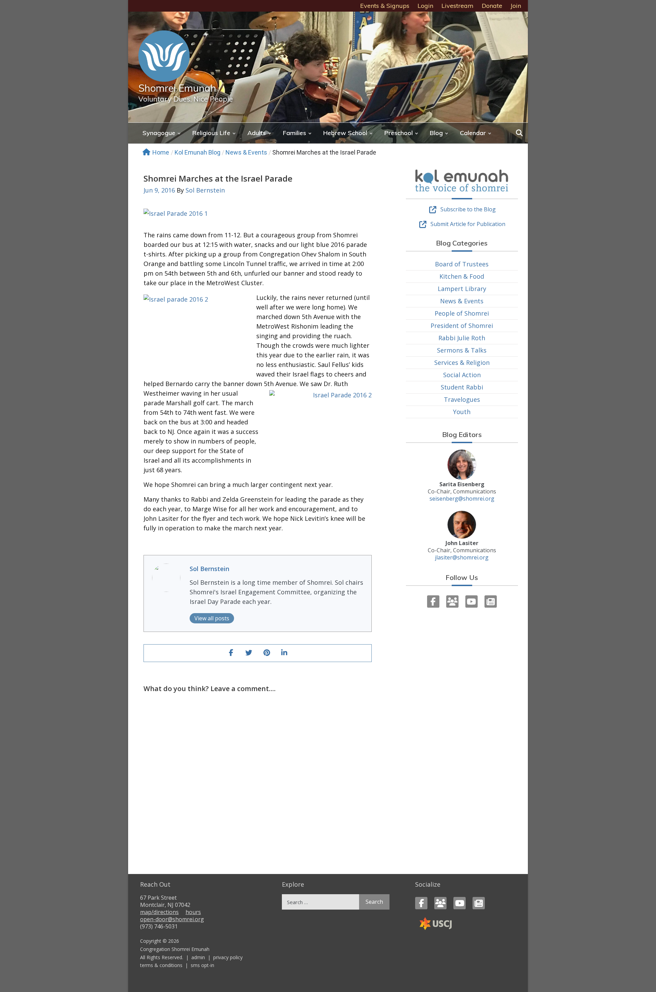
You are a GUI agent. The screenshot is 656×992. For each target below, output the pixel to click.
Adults (256, 133)
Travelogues (462, 399)
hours (193, 912)
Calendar (473, 133)
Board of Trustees (462, 264)
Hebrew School (345, 133)
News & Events (246, 152)
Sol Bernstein (205, 190)
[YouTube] (471, 601)
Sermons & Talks (462, 350)
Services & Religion (462, 362)
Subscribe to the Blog (468, 209)
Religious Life (211, 133)
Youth (461, 412)
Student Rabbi (462, 387)
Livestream (457, 6)
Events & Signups (384, 6)
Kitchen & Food (461, 276)
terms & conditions (161, 965)
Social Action (462, 375)
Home (160, 152)
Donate (492, 6)
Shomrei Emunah (177, 88)
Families (294, 133)
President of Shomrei (461, 325)
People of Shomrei (462, 313)
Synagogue (158, 133)
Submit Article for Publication (467, 224)
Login (425, 6)
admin (198, 957)
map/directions (159, 912)
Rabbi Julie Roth (461, 338)
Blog (436, 133)
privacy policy (228, 957)
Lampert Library (462, 289)
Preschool (398, 133)
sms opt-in (202, 965)
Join (515, 6)
